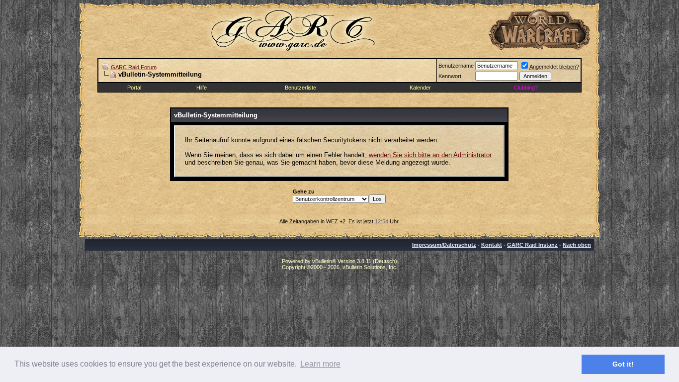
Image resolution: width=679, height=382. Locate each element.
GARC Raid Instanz (532, 245)
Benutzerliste (300, 88)
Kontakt (491, 245)
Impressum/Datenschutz (444, 245)
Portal (134, 88)
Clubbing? (526, 88)
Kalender (420, 88)
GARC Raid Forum (134, 67)
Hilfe (201, 88)
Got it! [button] (623, 364)
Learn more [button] (320, 364)
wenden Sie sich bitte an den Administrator (430, 155)
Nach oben (577, 245)
